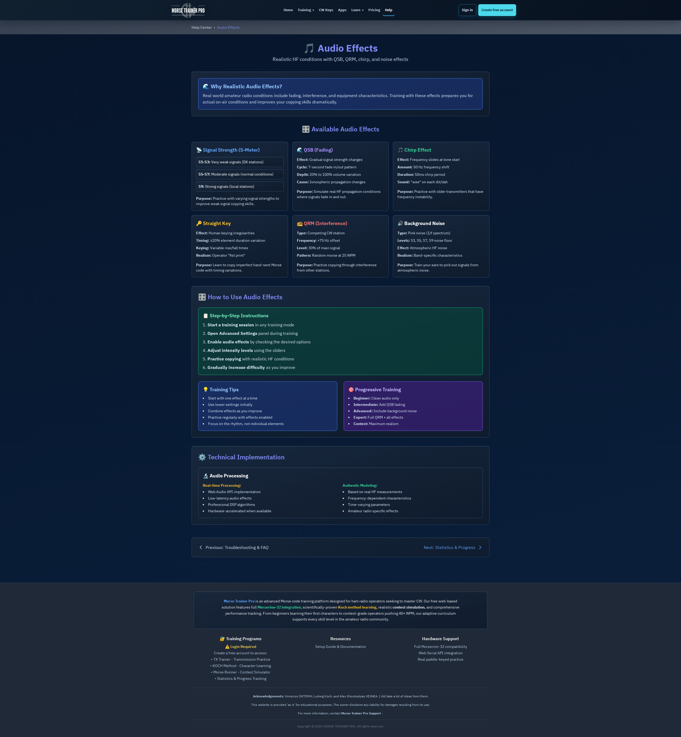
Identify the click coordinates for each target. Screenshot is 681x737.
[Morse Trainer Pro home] (190, 10)
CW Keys (326, 10)
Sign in (467, 10)
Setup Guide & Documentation (340, 646)
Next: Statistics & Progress (449, 547)
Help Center (202, 27)
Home (288, 10)
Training (306, 10)
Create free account (497, 10)
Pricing (374, 10)
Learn (357, 10)
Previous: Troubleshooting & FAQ (237, 547)
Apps (342, 10)
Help (388, 10)
